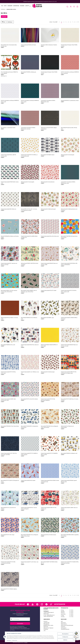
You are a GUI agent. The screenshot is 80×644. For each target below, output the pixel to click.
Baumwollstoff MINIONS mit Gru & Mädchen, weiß (29, 318)
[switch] (76, 639)
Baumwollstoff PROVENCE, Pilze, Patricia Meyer (10, 426)
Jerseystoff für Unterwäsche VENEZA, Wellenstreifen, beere (48, 101)
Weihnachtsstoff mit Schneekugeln (67, 154)
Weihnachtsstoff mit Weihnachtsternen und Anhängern (69, 209)
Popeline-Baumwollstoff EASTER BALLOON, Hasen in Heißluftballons (69, 264)
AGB (62, 621)
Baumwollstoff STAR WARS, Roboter (47, 154)
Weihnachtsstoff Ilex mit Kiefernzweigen (48, 534)
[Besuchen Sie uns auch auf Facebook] (27, 604)
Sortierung (10, 21)
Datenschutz (14, 640)
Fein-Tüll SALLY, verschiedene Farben (8, 127)
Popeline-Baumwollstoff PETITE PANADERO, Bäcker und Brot (49, 454)
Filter (4, 21)
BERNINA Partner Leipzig (48, 625)
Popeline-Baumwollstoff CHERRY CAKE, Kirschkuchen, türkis (8, 399)
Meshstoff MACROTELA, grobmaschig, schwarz (70, 100)
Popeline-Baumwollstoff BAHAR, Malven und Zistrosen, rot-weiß (69, 345)
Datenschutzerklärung (14, 627)
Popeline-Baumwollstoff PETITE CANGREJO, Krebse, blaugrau (29, 454)
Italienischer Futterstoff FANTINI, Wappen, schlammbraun (49, 128)
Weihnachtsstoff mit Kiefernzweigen (48, 371)
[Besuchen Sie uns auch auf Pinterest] (37, 604)
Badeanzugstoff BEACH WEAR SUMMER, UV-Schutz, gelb (49, 345)
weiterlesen (4, 16)
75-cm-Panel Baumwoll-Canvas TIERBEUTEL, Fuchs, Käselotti (9, 72)
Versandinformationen (65, 629)
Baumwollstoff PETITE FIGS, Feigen (7, 534)
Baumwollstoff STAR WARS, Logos (47, 317)
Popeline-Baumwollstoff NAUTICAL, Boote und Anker (29, 345)
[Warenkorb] (77, 6)
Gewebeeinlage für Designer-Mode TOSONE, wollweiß (69, 45)
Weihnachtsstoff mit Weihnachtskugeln (48, 209)
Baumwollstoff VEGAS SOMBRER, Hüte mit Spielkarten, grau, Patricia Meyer (29, 291)
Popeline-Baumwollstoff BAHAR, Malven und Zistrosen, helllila (49, 264)
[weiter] (78, 22)
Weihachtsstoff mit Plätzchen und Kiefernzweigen (67, 427)
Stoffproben (46, 629)
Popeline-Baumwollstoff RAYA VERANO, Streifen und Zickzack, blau (50, 481)
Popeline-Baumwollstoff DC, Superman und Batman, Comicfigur (9, 264)
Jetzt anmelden (20, 623)
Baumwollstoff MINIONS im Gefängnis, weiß (69, 453)
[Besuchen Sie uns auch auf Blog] (51, 604)
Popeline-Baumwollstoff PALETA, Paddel (48, 290)
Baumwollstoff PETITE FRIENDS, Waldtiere (9, 588)
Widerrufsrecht (64, 623)
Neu (2, 5)
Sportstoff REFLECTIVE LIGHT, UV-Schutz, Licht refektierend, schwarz (29, 209)
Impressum (9, 640)
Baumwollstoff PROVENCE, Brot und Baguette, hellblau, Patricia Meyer (29, 535)
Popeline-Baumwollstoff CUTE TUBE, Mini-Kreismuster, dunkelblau (9, 454)
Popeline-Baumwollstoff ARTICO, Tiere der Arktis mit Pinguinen (29, 508)
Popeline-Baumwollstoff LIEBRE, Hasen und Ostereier (69, 508)
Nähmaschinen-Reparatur (48, 627)
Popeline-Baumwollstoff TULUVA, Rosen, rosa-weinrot (30, 562)
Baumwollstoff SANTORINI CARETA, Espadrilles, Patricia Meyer (70, 535)
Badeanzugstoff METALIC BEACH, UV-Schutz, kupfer (9, 318)
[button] (67, 6)
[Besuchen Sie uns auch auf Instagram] (41, 604)
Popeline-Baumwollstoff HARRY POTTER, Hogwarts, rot (48, 508)
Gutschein (45, 621)
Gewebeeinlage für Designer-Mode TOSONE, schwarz (49, 72)
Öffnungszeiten (46, 623)
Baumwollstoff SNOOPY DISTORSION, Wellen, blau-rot (49, 562)
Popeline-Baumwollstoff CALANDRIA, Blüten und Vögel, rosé (29, 237)
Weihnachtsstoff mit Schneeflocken (47, 181)
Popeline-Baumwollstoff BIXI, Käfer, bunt (8, 209)
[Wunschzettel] (74, 6)
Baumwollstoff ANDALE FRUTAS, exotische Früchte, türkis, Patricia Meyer (9, 291)
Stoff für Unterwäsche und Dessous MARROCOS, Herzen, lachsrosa (70, 72)
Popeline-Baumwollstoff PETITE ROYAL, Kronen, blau (8, 372)
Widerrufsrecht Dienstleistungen (67, 625)
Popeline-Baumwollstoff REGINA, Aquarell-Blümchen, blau (69, 481)
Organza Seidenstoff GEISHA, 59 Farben (28, 44)
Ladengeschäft (46, 622)
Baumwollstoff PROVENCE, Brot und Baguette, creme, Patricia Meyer (49, 427)
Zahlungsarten (63, 627)
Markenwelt (46, 626)
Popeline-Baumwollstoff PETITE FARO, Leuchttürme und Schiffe (8, 562)
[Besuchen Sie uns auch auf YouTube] (32, 604)
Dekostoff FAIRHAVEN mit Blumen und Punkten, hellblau (10, 237)
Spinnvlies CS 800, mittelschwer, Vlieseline (49, 44)
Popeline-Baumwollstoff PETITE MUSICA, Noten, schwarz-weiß (68, 291)
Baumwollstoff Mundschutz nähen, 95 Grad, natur (69, 128)
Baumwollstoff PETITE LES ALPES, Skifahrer (29, 399)
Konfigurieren (65, 636)
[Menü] (78, 632)
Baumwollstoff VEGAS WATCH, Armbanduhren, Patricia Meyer (29, 427)
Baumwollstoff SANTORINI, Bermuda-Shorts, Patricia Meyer (69, 237)
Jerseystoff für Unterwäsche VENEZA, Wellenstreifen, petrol (68, 182)
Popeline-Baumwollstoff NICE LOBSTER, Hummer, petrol (8, 155)
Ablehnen (65, 639)
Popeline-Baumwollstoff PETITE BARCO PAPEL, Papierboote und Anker (70, 562)
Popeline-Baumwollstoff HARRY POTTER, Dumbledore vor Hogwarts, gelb (68, 372)
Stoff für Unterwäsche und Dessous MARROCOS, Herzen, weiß (10, 101)
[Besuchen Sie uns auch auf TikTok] (46, 604)
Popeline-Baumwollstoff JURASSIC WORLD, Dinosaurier (69, 318)
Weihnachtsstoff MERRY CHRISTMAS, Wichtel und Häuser (29, 264)
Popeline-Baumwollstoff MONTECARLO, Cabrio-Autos (10, 182)
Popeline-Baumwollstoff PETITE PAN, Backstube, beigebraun (48, 399)
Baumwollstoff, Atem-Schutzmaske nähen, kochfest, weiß (9, 45)
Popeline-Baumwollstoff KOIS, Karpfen (28, 480)
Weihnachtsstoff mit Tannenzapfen (27, 181)
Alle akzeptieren (65, 633)
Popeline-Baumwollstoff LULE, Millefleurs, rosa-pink (30, 372)
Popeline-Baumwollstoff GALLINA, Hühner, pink (50, 236)
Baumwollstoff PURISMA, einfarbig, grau (28, 71)
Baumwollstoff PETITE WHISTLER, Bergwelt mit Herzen (10, 481)
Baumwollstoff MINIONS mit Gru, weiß (8, 344)
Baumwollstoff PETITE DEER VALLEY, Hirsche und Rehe (69, 399)
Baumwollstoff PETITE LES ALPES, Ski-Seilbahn (8, 508)
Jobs (44, 630)
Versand (26, 642)
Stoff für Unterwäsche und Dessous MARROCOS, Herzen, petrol (30, 101)
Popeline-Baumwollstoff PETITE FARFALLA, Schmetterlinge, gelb (29, 155)
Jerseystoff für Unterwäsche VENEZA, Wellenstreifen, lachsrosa (28, 128)
